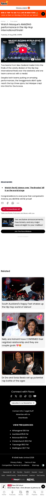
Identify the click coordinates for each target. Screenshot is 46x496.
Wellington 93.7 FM (20, 448)
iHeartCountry (11, 475)
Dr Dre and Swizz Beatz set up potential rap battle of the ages (23, 366)
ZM (14, 472)
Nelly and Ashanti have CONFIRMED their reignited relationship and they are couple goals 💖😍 (23, 330)
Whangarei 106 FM (20, 430)
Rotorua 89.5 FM (19, 437)
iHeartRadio (23, 418)
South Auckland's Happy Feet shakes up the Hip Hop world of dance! (23, 292)
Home (3, 21)
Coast (41, 472)
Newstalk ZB (7, 472)
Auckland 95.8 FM (20, 434)
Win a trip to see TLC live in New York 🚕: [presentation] (23, 14)
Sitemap (35, 465)
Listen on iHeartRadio (23, 486)
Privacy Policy (16, 462)
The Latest (13, 21)
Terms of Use (30, 462)
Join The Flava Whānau (23, 225)
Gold (3, 475)
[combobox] (18, 203)
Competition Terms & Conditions (15, 465)
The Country (41, 475)
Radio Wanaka (23, 475)
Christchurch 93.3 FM (21, 441)
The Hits (19, 472)
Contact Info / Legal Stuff (23, 411)
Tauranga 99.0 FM (20, 444)
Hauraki (34, 472)
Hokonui (32, 475)
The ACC (27, 472)
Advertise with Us (23, 414)
